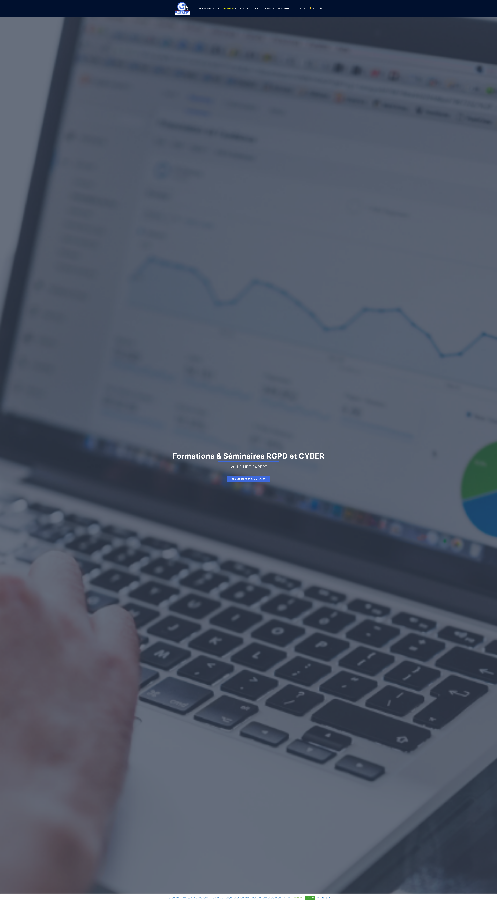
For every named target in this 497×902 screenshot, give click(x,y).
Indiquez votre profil (207, 8)
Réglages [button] (297, 897)
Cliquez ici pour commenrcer (248, 479)
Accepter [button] (310, 898)
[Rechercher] (321, 8)
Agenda (268, 8)
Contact (299, 8)
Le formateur (283, 8)
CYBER (255, 8)
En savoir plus (323, 897)
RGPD (242, 8)
